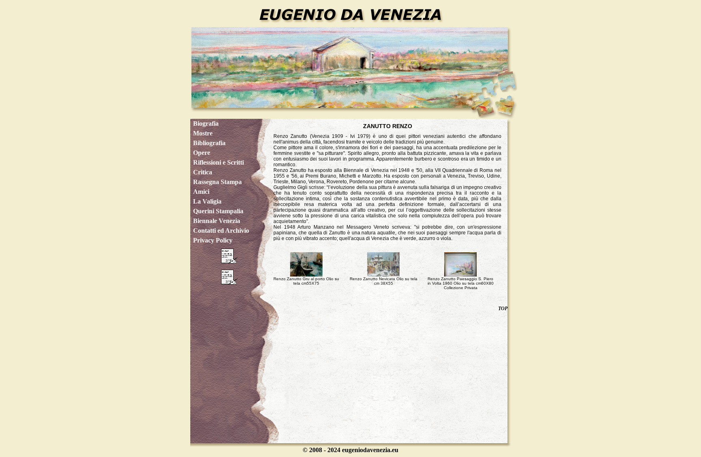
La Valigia (207, 201)
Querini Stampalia (218, 211)
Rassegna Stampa (217, 181)
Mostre (203, 133)
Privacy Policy (212, 240)
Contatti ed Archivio (221, 230)
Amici (201, 191)
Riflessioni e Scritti (218, 162)
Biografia (206, 123)
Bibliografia (209, 142)
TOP (502, 308)
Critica (202, 172)
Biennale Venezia (216, 220)
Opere (201, 152)
